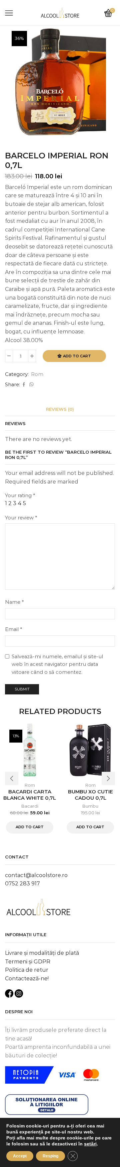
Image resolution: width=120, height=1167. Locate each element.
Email (13, 629)
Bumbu (90, 806)
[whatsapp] (31, 384)
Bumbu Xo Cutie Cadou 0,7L (90, 795)
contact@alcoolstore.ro (36, 875)
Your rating (20, 495)
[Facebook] (24, 384)
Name (14, 602)
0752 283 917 (22, 883)
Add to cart (77, 356)
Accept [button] (20, 1156)
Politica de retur (26, 970)
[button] (11, 778)
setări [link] (90, 1143)
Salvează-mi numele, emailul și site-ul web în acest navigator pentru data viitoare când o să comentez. (57, 664)
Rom (37, 374)
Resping (50, 1156)
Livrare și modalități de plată (42, 953)
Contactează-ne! (27, 978)
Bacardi (29, 806)
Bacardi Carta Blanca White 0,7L (29, 795)
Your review (21, 518)
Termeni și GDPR (27, 961)
